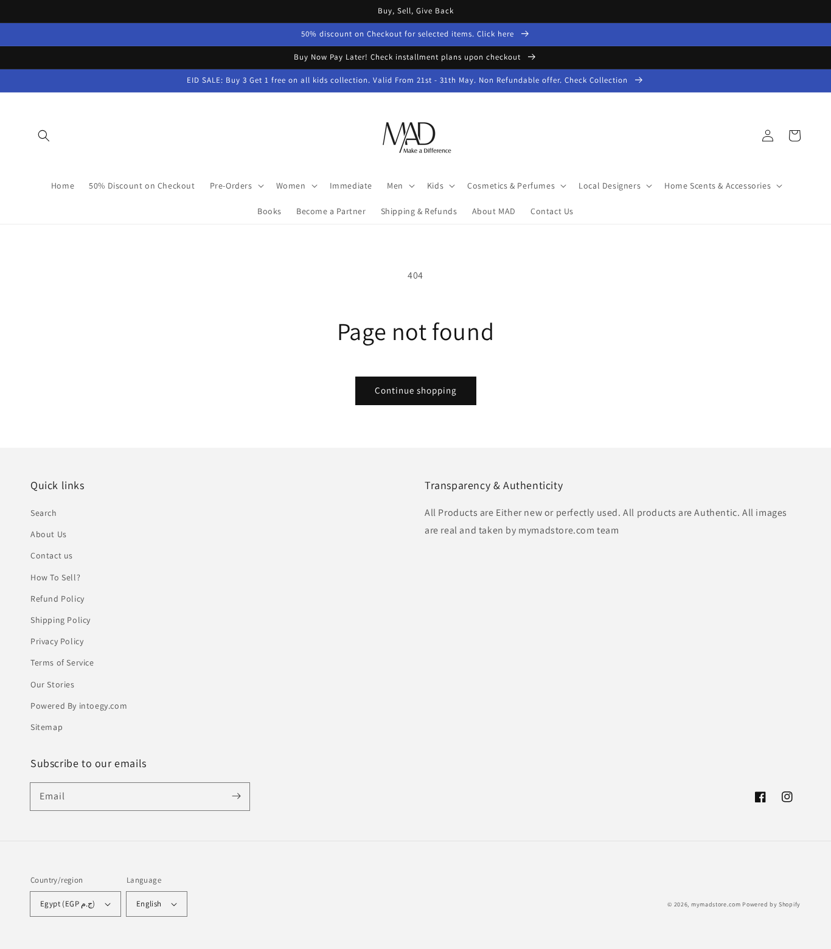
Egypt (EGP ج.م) (68, 904)
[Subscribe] (236, 796)
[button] (43, 135)
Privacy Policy (56, 641)
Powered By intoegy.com (78, 705)
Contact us (51, 555)
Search (43, 512)
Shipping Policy (60, 619)
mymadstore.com (716, 904)
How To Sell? (55, 577)
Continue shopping (416, 390)
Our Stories (52, 684)
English (149, 904)
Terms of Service (62, 662)
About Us (48, 534)
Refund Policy (57, 598)
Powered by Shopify (771, 904)
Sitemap (46, 726)
